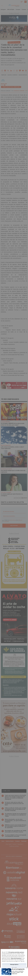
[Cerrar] (27, 967)
